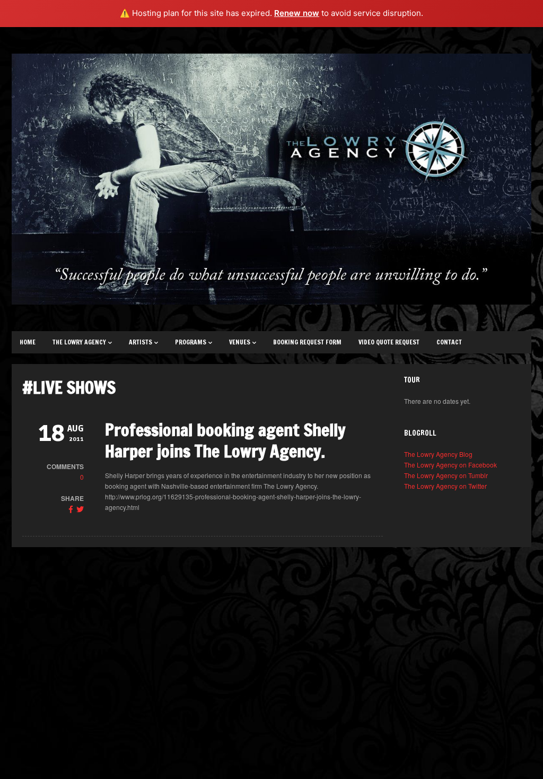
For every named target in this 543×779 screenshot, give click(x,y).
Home (28, 342)
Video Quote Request (388, 342)
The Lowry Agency (79, 342)
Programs (190, 342)
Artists (140, 342)
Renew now (296, 13)
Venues (239, 342)
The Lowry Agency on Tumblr (446, 475)
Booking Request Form (307, 342)
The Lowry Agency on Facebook (450, 464)
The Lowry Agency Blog (438, 453)
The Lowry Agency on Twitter (445, 485)
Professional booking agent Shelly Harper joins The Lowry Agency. (225, 440)
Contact (449, 342)
